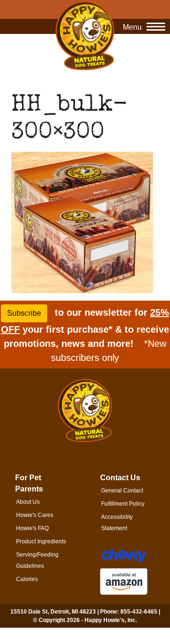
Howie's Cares (34, 515)
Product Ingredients (41, 541)
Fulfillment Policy (122, 503)
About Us (28, 502)
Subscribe (24, 313)
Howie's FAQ (32, 528)
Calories (27, 579)
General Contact (122, 490)
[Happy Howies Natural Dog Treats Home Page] (85, 36)
